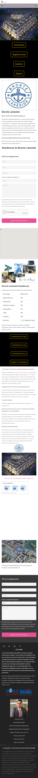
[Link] (3, 2)
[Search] (36, 6)
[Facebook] (4, 646)
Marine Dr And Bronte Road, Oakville (19, 478)
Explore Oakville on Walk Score (9, 492)
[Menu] (2, 6)
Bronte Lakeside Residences (21, 372)
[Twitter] (9, 646)
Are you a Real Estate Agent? (11, 177)
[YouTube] (14, 646)
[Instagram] (20, 646)
